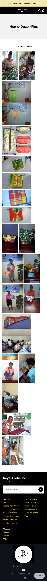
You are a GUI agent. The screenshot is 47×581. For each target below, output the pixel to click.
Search (6, 502)
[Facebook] (21, 577)
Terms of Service (31, 513)
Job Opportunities (10, 523)
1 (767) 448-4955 (10, 519)
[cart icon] (43, 10)
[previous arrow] (4, 3)
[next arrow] (43, 3)
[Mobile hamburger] (4, 10)
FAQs (27, 516)
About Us (6, 532)
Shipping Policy (31, 509)
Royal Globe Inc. (29, 574)
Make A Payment (10, 513)
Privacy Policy (30, 502)
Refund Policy (30, 506)
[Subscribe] (40, 489)
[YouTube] (25, 577)
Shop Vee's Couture (11, 509)
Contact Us (7, 535)
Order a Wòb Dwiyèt (11, 506)
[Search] (39, 10)
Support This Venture (11, 516)
